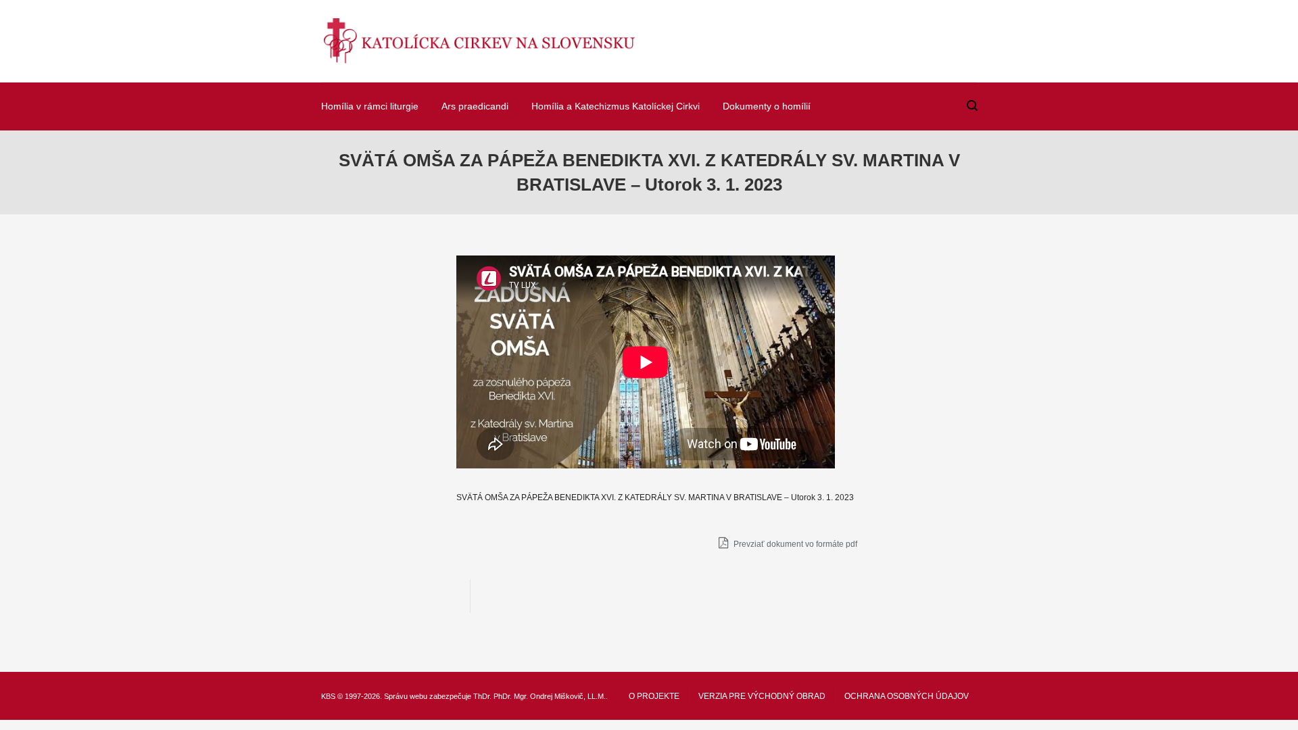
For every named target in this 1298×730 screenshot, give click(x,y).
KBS (328, 696)
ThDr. (482, 696)
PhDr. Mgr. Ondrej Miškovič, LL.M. (550, 696)
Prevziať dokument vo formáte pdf (794, 544)
